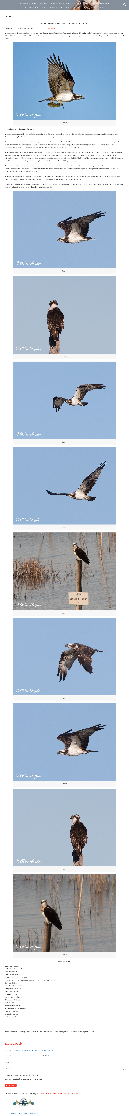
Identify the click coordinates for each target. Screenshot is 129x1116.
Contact (67, 7)
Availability (77, 7)
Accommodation (55, 7)
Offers (86, 7)
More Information (101, 3)
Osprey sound (52, 28)
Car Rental (100, 7)
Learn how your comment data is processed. (59, 1093)
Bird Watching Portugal (29, 3)
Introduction (44, 3)
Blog (92, 7)
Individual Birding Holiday (59, 3)
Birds (91, 3)
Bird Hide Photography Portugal (35, 7)
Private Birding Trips (78, 3)
